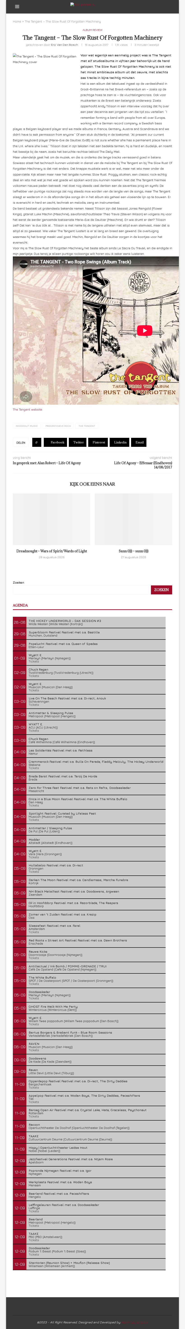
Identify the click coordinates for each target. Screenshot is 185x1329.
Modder (34, 839)
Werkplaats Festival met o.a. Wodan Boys (60, 1182)
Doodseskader (39, 992)
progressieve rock (58, 425)
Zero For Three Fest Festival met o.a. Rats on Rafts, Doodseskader (80, 788)
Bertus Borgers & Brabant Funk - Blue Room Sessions (70, 1032)
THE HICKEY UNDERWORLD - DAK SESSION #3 (65, 621)
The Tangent (87, 425)
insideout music (27, 425)
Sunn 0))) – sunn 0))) (133, 551)
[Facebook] (154, 6)
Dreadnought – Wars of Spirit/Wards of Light (51, 551)
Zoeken (18, 582)
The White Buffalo (42, 977)
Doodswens (37, 1058)
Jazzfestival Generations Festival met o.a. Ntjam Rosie (71, 1159)
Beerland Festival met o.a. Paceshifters (59, 1193)
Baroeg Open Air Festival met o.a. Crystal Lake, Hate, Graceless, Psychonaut (88, 1110)
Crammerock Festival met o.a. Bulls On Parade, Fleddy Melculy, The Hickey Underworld (96, 761)
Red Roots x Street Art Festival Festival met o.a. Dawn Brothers (78, 940)
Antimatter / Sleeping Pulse (50, 828)
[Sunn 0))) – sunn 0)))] (133, 519)
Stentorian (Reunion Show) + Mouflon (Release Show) (69, 1263)
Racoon (34, 1124)
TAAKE (34, 1136)
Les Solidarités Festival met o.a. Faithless (60, 750)
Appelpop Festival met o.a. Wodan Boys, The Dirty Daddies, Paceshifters (84, 1095)
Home (17, 21)
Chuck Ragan (38, 669)
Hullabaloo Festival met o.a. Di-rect (56, 865)
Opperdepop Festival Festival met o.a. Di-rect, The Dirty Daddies (78, 1081)
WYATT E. (36, 724)
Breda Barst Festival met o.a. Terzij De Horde (63, 776)
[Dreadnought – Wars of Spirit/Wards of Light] (51, 519)
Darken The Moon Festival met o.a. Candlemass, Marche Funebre (78, 880)
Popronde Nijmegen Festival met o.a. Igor (60, 1170)
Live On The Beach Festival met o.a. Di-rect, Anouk (67, 698)
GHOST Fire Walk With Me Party (53, 1006)
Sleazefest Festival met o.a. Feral (54, 925)
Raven (33, 1070)
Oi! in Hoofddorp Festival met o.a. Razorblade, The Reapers (73, 903)
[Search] (167, 6)
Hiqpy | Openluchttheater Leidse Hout (58, 1147)
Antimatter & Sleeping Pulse (51, 713)
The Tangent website (27, 409)
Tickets (34, 661)
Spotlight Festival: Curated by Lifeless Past (62, 813)
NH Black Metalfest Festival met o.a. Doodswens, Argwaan (74, 891)
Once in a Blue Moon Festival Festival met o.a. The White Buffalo (78, 799)
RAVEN (34, 1044)
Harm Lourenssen (134, 1322)
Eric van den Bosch (64, 44)
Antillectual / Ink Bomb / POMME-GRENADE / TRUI (67, 966)
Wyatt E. (35, 655)
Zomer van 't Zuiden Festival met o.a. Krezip (62, 914)
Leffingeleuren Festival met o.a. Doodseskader (64, 1205)
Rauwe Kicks (38, 951)
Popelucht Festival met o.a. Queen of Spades (63, 644)
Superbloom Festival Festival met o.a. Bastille (64, 632)
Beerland (36, 1219)
